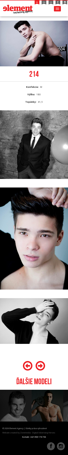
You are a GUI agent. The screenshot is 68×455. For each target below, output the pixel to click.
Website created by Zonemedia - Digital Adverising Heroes (28, 432)
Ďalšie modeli (34, 381)
